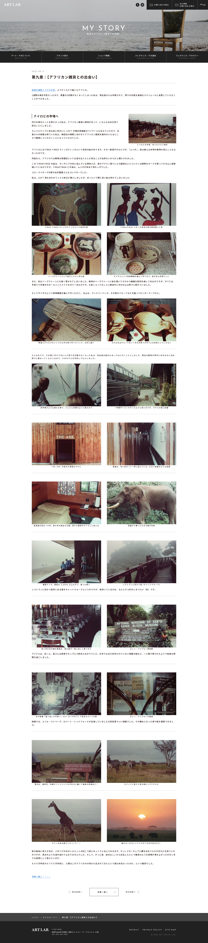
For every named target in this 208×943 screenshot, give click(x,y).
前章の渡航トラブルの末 (43, 90)
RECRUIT (134, 930)
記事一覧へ (103, 892)
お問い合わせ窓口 (161, 5)
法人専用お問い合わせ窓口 (187, 5)
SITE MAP (170, 930)
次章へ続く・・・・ (41, 876)
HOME (35, 917)
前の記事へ (77, 892)
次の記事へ (131, 892)
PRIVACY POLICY (152, 930)
